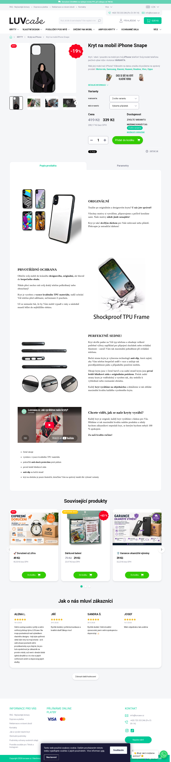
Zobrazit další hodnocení (85, 676)
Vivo (144, 69)
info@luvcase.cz (137, 715)
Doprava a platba (41, 7)
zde (102, 751)
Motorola (101, 69)
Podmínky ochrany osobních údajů (23, 740)
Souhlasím (118, 750)
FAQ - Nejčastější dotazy (19, 7)
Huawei (128, 69)
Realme (137, 69)
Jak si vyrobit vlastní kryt (19, 732)
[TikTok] (132, 730)
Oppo (150, 69)
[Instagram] (127, 730)
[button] (81, 586)
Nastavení (51, 757)
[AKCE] (33, 530)
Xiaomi (120, 69)
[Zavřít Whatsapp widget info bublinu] (132, 750)
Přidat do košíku (124, 140)
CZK (153, 7)
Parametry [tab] (123, 165)
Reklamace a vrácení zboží (63, 7)
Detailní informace (97, 85)
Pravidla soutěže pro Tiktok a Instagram (21, 746)
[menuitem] (14, 30)
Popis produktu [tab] (48, 165)
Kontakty (82, 7)
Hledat (99, 21)
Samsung (111, 69)
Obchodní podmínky (17, 736)
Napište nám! (138, 740)
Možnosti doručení (136, 132)
